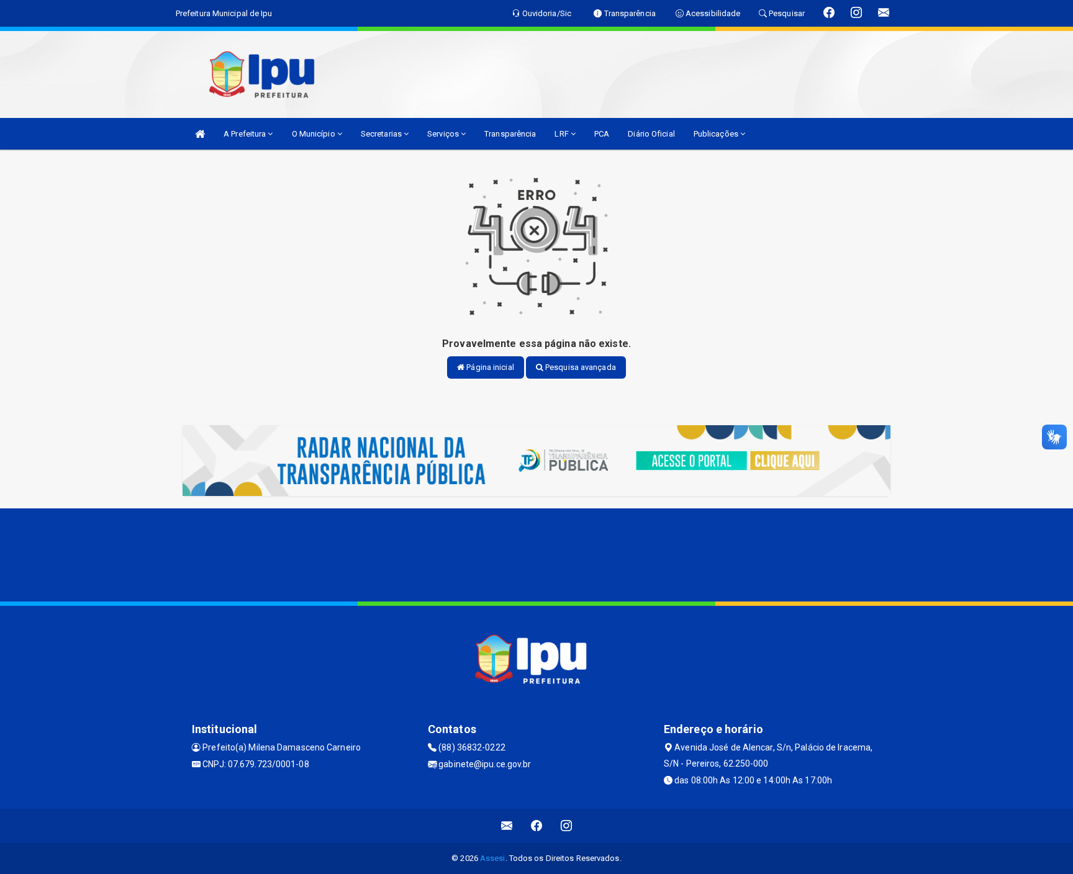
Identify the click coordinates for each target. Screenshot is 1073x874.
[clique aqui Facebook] (537, 826)
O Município (314, 133)
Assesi (492, 858)
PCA (601, 133)
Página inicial (489, 367)
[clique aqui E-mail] (507, 826)
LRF (562, 133)
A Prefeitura (246, 133)
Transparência (510, 133)
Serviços (444, 133)
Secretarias (382, 133)
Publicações (717, 133)
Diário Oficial (651, 133)
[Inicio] (200, 134)
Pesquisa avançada (579, 367)
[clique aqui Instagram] (566, 826)
